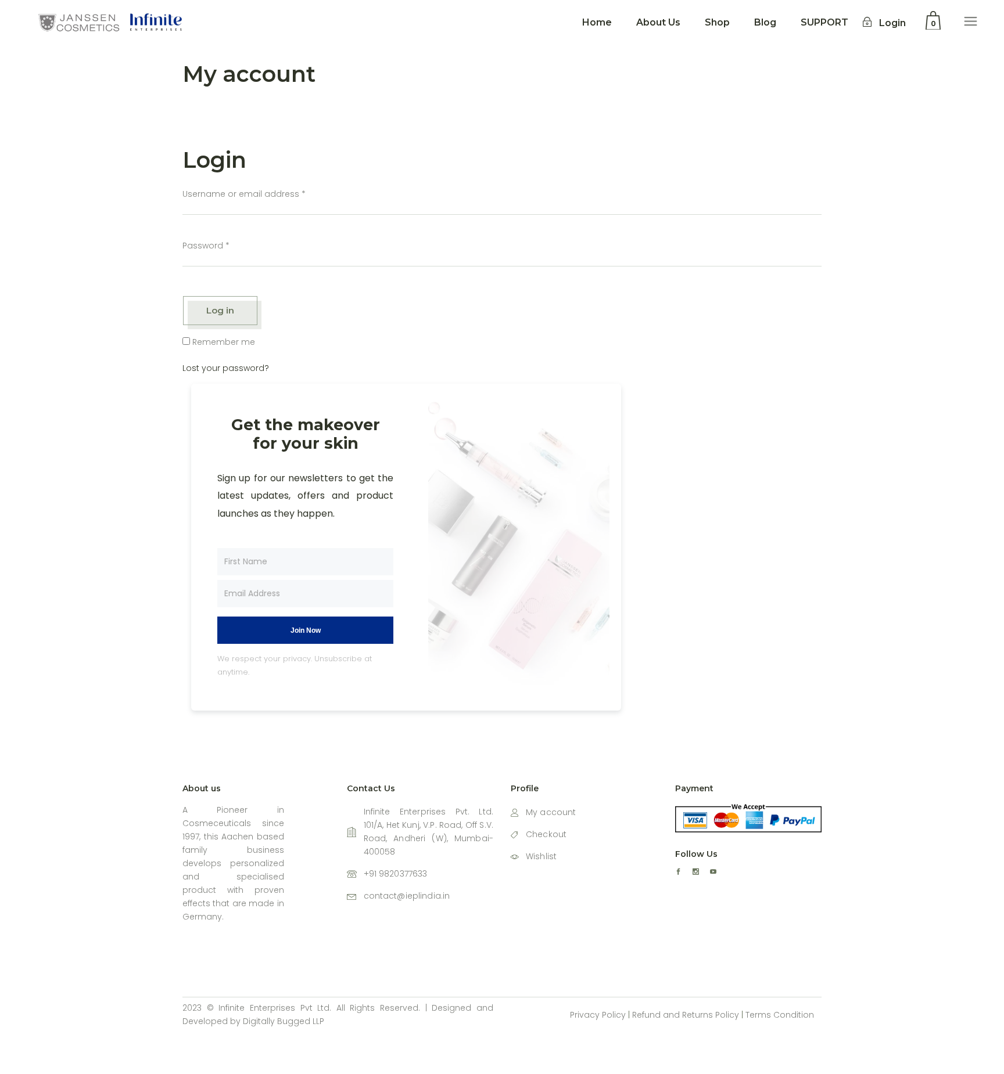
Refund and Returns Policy (685, 1015)
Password (206, 245)
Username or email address (244, 194)
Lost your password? (225, 368)
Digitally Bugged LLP (283, 1021)
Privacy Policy (598, 1015)
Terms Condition (779, 1015)
